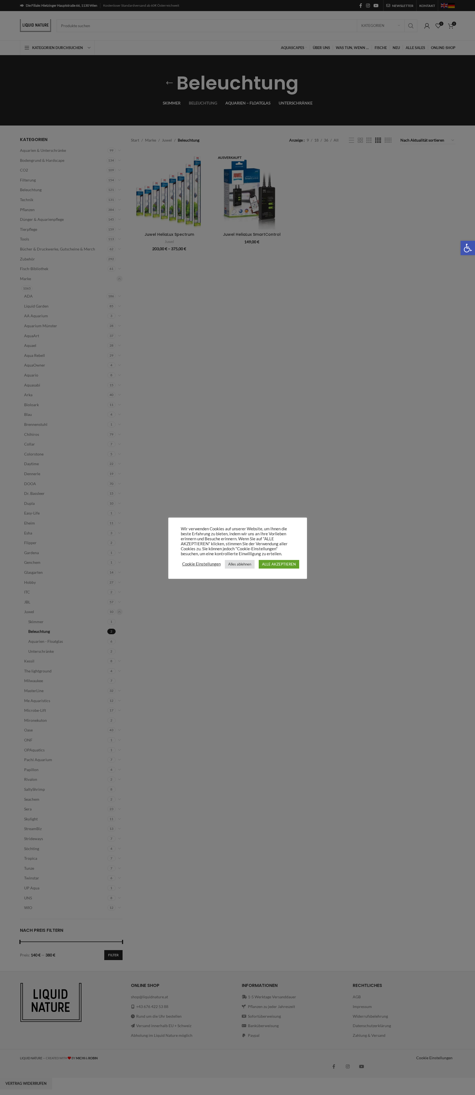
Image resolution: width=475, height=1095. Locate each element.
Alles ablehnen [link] (239, 564)
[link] (468, 248)
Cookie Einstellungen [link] (201, 564)
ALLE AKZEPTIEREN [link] (279, 564)
